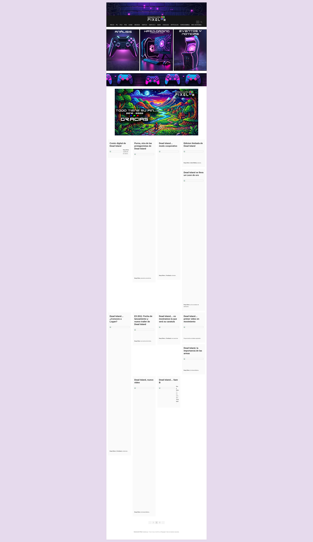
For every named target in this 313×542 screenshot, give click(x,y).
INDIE (159, 25)
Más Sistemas (196, 25)
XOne (130, 25)
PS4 (121, 25)
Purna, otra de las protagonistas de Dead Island (143, 146)
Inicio (112, 25)
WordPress (158, 532)
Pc (117, 25)
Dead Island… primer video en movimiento (191, 319)
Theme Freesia (152, 532)
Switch (144, 25)
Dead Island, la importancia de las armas (193, 351)
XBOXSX (137, 25)
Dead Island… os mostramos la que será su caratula (168, 319)
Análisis (166, 25)
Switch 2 (152, 25)
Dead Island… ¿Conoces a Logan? (116, 319)
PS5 (125, 25)
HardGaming (185, 25)
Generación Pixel (138, 532)
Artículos (174, 25)
